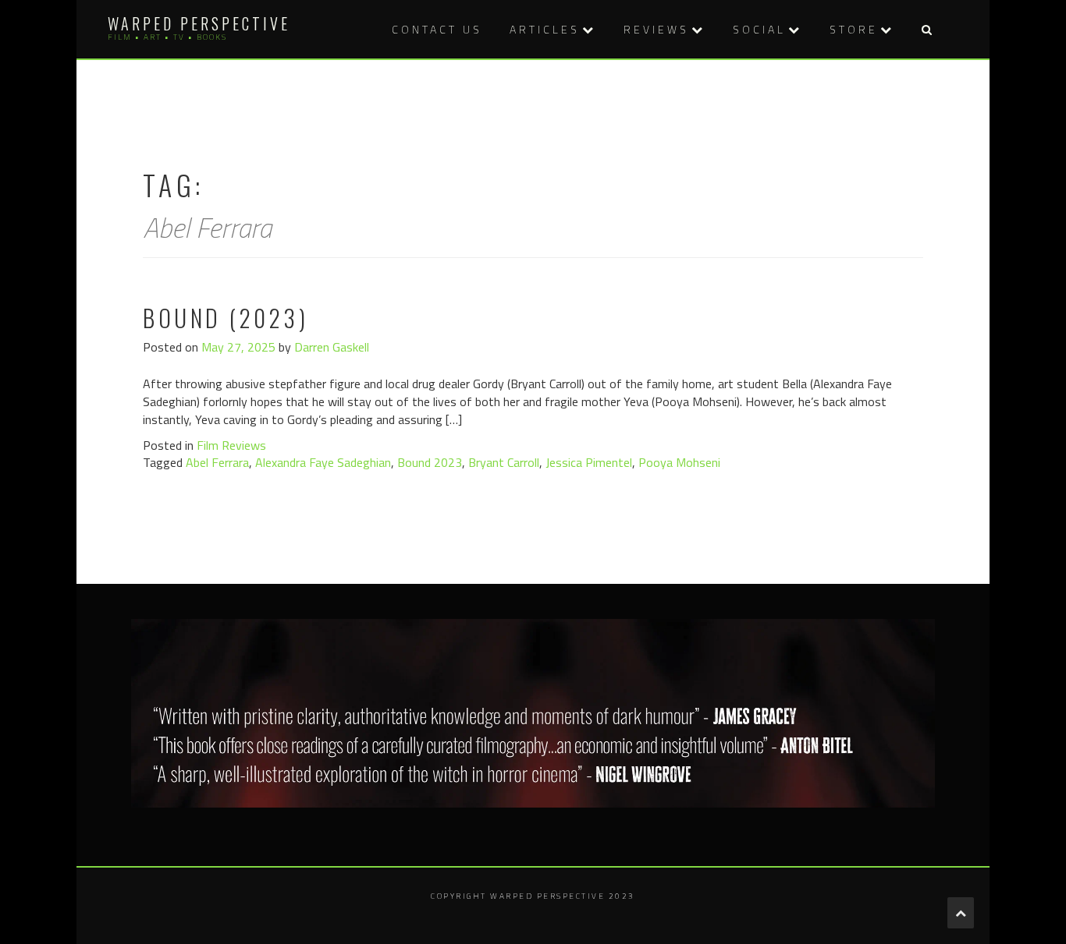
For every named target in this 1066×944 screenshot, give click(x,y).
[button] (926, 29)
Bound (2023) (225, 317)
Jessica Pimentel (588, 462)
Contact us (437, 29)
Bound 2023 (429, 462)
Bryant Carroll (503, 462)
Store (854, 29)
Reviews (656, 29)
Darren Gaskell (331, 347)
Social (759, 29)
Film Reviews (231, 445)
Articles (545, 29)
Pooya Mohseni (679, 462)
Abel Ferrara (217, 462)
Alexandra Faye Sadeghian (323, 462)
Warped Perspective (199, 23)
